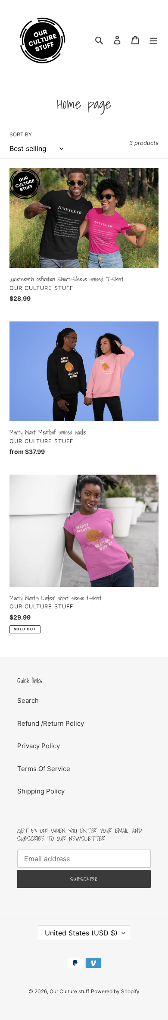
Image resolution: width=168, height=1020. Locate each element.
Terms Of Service (43, 769)
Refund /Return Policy (50, 723)
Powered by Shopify (115, 991)
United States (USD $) (81, 933)
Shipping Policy (41, 791)
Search (28, 700)
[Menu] (153, 40)
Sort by (20, 134)
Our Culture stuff (69, 991)
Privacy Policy (38, 746)
